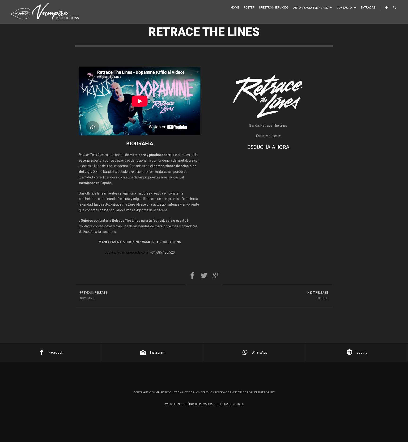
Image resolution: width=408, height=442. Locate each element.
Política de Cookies (230, 404)
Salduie (317, 295)
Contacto (344, 7)
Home (235, 7)
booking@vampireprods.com (126, 252)
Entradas (368, 7)
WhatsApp (259, 352)
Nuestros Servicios (274, 7)
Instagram (158, 352)
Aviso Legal (173, 404)
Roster (249, 7)
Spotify (362, 352)
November (93, 295)
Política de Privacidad (198, 404)
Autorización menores (310, 7)
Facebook (56, 352)
